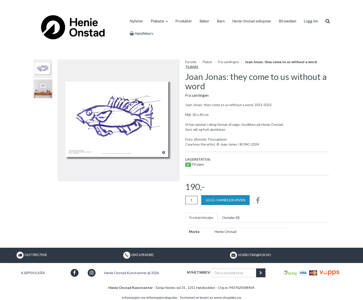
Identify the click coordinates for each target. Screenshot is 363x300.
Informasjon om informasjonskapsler (149, 297)
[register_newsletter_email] (260, 272)
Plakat (207, 62)
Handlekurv (143, 33)
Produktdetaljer (201, 217)
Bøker (204, 21)
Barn (221, 21)
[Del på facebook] (257, 202)
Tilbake (191, 67)
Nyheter (136, 21)
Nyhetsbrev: (199, 272)
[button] (74, 273)
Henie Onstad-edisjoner (251, 21)
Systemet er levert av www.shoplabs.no (210, 297)
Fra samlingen (228, 62)
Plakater (158, 21)
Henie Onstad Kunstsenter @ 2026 (131, 273)
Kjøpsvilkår (33, 273)
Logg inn (311, 21)
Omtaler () (231, 217)
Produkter (183, 21)
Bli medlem (287, 21)
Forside (191, 62)
